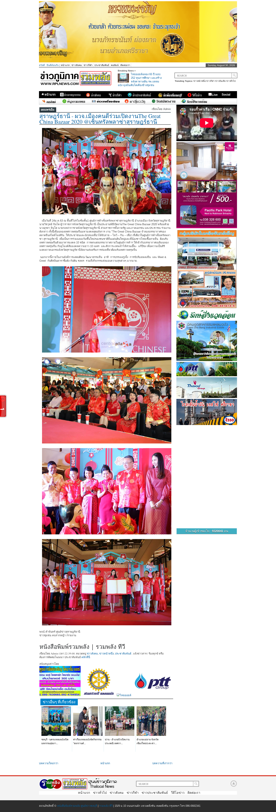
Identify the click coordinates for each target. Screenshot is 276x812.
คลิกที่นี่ (85, 657)
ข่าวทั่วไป (231, 81)
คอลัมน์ (115, 65)
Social (226, 94)
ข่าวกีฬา (88, 65)
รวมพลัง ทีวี (106, 805)
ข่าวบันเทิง (220, 81)
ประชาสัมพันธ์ (101, 65)
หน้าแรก (65, 65)
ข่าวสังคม (77, 65)
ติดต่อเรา (125, 65)
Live (215, 94)
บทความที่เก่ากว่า (162, 763)
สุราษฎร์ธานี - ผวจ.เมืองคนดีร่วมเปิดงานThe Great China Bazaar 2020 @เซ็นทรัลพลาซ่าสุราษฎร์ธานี (100, 118)
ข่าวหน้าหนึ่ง (199, 81)
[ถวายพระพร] (138, 61)
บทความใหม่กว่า (48, 763)
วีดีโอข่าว (177, 792)
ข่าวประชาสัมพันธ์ (155, 792)
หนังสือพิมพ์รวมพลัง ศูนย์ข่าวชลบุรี (77, 805)
